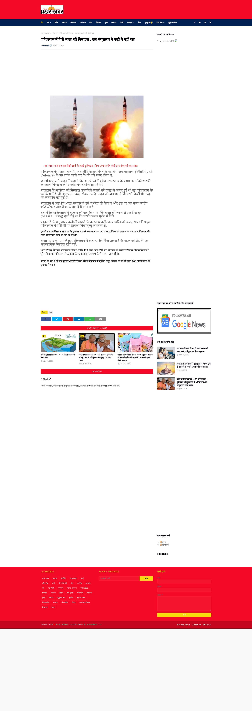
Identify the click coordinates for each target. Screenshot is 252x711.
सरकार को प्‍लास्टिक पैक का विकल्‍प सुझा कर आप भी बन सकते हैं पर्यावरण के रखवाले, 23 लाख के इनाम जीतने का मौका (135, 357)
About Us (196, 624)
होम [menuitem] (42, 22)
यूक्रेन (71, 597)
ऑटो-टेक (45, 583)
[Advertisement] (97, 72)
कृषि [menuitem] (106, 22)
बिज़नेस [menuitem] (98, 22)
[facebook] (194, 22)
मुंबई (43, 597)
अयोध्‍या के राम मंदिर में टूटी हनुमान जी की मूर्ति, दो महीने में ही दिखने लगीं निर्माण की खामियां (194, 365)
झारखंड (88, 583)
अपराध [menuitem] (64, 22)
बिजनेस (44, 593)
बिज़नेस (53, 593)
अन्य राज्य (45, 578)
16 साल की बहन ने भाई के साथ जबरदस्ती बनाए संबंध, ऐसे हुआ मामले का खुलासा (192, 350)
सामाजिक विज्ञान (84, 602)
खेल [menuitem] (90, 22)
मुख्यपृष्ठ (43, 33)
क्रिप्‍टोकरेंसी (63, 583)
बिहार (61, 593)
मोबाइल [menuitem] (129, 22)
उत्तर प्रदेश (73, 578)
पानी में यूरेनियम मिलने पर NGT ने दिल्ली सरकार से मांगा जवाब (58, 356)
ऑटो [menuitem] (121, 22)
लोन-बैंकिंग (65, 602)
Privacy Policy (183, 624)
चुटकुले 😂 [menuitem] (149, 22)
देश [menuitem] (48, 22)
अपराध (55, 578)
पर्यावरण (60, 588)
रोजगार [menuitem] (113, 22)
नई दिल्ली (51, 588)
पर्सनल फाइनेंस (72, 588)
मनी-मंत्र (80, 593)
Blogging (63, 624)
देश (48, 33)
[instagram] (205, 22)
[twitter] (200, 22)
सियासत (45, 607)
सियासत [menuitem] (73, 22)
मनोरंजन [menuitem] (83, 22)
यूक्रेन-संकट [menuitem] (172, 22)
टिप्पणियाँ (165, 544)
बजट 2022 (84, 588)
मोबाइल (51, 597)
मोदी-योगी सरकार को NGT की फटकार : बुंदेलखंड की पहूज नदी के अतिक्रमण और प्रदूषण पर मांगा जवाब (96, 357)
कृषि (53, 583)
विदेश (74, 602)
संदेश (164, 542)
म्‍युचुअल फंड (61, 597)
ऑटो (82, 578)
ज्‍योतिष (79, 583)
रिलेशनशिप (45, 602)
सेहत (53, 607)
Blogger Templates (92, 624)
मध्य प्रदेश (70, 593)
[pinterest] (210, 22)
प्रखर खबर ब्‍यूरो (47, 45)
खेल (72, 583)
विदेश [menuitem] (56, 22)
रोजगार (55, 602)
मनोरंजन (89, 593)
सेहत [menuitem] (139, 22)
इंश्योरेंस (63, 578)
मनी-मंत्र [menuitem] (159, 22)
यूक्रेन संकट (81, 597)
